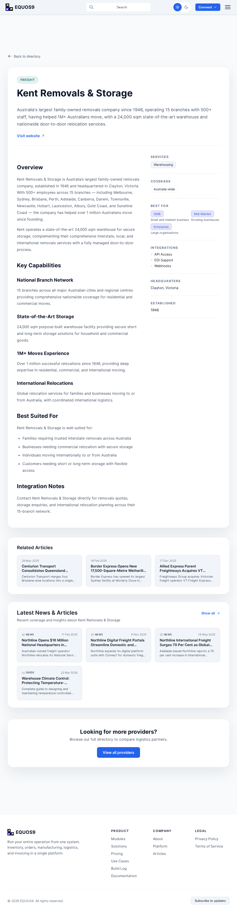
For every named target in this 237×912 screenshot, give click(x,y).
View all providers (118, 752)
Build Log (119, 868)
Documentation (124, 876)
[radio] (177, 7)
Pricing (117, 853)
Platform (160, 846)
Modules (118, 839)
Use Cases (120, 861)
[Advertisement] (118, 38)
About (158, 839)
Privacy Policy (206, 839)
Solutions (119, 846)
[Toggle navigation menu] (227, 7)
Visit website (28, 135)
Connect (205, 7)
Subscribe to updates (210, 901)
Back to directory (27, 56)
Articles (159, 853)
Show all (208, 613)
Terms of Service (209, 846)
